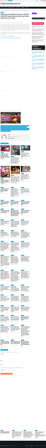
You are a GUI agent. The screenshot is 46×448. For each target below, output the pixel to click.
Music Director (3, 129)
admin (9, 134)
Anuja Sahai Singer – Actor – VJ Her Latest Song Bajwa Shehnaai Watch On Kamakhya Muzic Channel (5, 318)
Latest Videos (8, 128)
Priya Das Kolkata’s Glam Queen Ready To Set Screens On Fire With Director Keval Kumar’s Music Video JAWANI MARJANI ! (15, 160)
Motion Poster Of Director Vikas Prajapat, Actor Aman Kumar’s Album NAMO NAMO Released (5, 298)
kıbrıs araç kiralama (34, 55)
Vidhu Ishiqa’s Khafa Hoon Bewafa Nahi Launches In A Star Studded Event (25, 223)
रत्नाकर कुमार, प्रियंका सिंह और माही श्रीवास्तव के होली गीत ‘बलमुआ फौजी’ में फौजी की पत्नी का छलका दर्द (5, 182)
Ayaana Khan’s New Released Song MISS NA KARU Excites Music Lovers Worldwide (25, 308)
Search (34, 13)
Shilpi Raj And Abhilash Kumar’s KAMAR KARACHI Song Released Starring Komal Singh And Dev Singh (16, 10)
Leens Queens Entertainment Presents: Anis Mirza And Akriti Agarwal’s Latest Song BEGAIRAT (15, 288)
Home (2, 7)
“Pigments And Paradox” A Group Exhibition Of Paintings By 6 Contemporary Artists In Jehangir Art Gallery (38, 41)
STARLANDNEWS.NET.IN (10, 3)
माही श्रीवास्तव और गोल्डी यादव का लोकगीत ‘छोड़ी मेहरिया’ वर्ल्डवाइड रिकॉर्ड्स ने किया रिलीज (5, 190)
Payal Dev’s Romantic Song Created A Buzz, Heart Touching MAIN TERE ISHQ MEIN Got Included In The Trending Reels (15, 224)
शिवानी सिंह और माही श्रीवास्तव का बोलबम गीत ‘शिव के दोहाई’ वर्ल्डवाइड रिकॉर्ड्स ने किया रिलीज (25, 203)
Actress (6, 125)
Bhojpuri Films (10, 125)
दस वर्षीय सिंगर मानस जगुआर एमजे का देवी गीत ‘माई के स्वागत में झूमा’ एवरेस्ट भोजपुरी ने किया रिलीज (5, 343)
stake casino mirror (34, 66)
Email (1, 364)
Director (19, 125)
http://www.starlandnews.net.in (14, 136)
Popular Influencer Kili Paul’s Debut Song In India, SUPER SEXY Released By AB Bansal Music (5, 288)
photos (17, 129)
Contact (26, 7)
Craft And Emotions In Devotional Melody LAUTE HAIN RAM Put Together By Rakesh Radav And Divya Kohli (15, 298)
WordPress (10, 445)
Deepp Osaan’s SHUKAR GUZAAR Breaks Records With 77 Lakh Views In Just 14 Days (5, 234)
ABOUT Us (5, 7)
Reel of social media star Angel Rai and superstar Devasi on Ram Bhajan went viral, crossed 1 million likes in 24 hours (25, 299)
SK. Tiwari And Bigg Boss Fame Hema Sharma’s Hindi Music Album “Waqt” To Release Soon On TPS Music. (25, 177)
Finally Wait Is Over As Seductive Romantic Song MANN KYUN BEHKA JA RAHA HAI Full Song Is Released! (25, 258)
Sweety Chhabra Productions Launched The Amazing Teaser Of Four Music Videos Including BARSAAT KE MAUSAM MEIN (25, 235)
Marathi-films (22, 128)
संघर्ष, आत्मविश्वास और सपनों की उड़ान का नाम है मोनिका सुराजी (5, 432)
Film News (23, 125)
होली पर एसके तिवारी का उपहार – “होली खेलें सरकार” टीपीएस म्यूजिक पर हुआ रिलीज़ (5, 211)
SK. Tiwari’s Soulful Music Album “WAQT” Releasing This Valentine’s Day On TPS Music (25, 155)
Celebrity (15, 125)
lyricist (17, 128)
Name (2, 360)
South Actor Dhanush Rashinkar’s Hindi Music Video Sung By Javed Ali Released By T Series (25, 190)
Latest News (3, 128)
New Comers (8, 129)
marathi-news (27, 128)
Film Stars (27, 125)
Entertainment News (11, 7)
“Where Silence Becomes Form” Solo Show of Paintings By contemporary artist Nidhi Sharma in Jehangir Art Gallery (38, 37)
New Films (13, 129)
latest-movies (13, 128)
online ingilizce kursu (35, 51)
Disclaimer (22, 7)
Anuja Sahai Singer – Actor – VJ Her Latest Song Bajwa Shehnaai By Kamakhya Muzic (15, 318)
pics (20, 129)
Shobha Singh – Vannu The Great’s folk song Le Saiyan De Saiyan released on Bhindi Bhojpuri (5, 309)
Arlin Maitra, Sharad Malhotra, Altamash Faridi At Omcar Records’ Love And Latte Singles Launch (25, 288)
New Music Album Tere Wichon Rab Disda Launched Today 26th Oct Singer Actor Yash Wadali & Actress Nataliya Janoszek (5, 329)
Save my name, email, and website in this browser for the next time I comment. (11, 367)
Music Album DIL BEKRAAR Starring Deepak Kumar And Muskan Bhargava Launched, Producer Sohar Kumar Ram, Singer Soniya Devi (15, 259)
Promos (28, 129)
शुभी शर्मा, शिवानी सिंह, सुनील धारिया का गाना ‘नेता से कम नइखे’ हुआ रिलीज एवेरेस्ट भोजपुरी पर (25, 318)
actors (2, 125)
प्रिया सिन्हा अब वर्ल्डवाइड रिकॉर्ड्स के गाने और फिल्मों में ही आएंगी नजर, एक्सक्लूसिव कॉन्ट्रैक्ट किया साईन (38, 52)
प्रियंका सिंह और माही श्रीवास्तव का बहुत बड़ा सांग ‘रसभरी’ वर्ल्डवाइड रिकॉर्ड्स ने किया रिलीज (25, 212)
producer (24, 129)
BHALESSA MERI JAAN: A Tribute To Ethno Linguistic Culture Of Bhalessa (5, 223)
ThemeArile (17, 445)
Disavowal (18, 7)
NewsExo (14, 445)
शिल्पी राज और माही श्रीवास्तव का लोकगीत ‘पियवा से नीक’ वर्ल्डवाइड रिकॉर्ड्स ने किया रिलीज (15, 203)
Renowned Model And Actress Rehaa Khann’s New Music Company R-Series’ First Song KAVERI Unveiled (25, 244)
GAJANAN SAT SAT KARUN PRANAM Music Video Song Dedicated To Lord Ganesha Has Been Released (15, 234)
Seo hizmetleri (34, 59)
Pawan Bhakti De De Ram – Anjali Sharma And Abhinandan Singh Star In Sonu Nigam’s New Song (15, 328)
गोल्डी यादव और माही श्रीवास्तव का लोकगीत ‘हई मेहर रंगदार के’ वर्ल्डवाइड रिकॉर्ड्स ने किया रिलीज (5, 203)
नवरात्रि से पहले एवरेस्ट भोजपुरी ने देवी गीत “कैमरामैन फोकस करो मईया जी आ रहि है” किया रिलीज (15, 342)
